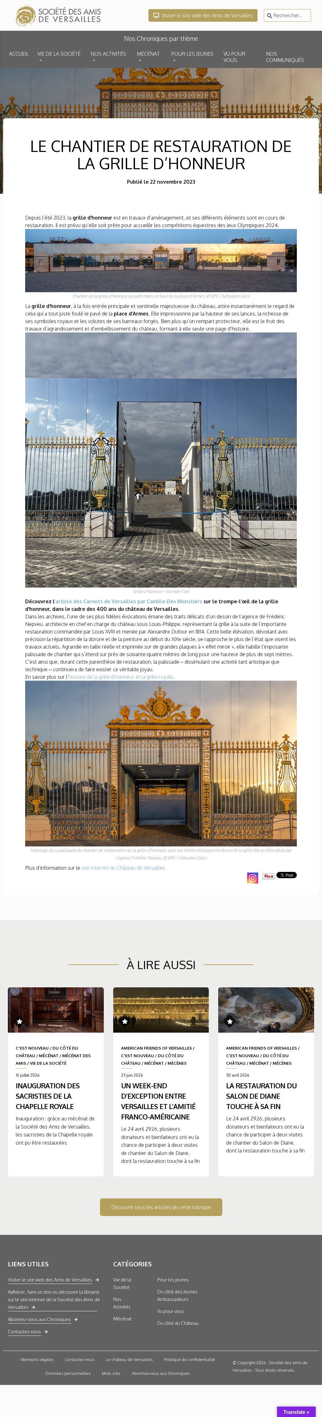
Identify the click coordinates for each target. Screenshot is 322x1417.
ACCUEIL (19, 54)
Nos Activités (121, 1303)
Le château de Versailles (129, 1359)
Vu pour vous (170, 1311)
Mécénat (122, 1319)
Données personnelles (68, 1373)
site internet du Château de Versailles (123, 868)
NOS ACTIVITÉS (108, 54)
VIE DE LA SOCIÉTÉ (58, 54)
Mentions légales (37, 1359)
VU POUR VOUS (234, 57)
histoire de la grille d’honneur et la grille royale (121, 677)
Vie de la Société (122, 1283)
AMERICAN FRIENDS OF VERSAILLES (156, 1048)
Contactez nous (80, 1359)
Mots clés (111, 1373)
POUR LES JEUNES (192, 54)
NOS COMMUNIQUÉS (285, 57)
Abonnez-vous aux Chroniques (39, 1319)
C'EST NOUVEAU (32, 1048)
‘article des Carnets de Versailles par (101, 601)
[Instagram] (252, 878)
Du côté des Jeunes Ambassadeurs (177, 1295)
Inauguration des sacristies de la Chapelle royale (48, 1096)
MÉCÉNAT (148, 54)
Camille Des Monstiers (174, 601)
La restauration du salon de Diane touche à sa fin (261, 1096)
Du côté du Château (177, 1323)
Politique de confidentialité (189, 1359)
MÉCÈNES (177, 1063)
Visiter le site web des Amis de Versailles (207, 15)
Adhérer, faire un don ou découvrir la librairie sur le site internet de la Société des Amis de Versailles (54, 1299)
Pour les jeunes (173, 1280)
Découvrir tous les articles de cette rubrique (161, 1207)
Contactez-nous (24, 1332)
